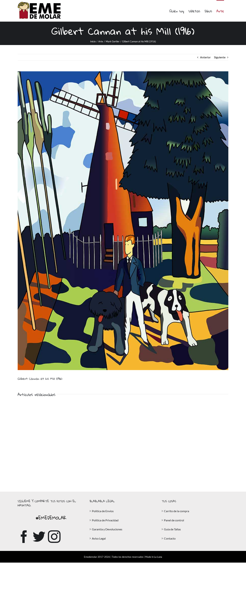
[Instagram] (54, 536)
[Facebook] (24, 536)
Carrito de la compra (176, 511)
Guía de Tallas (172, 529)
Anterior (205, 57)
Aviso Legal (99, 538)
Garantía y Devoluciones (107, 529)
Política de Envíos (103, 511)
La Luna (158, 556)
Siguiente (219, 57)
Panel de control (174, 520)
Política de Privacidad (105, 520)
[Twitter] (39, 536)
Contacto (170, 538)
